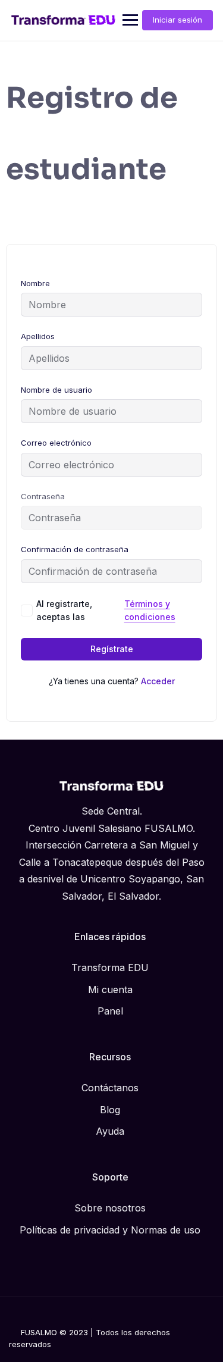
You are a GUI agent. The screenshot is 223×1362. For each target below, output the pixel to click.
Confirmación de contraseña (74, 549)
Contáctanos (110, 1088)
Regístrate (111, 649)
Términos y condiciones (149, 610)
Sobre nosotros (110, 1208)
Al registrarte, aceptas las (105, 610)
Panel (110, 1011)
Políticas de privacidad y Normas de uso (110, 1230)
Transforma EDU (110, 967)
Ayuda (110, 1131)
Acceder (158, 681)
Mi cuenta (110, 989)
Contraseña (43, 496)
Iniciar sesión (177, 19)
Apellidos (38, 336)
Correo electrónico (56, 442)
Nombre (35, 283)
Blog (110, 1110)
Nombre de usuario (56, 389)
